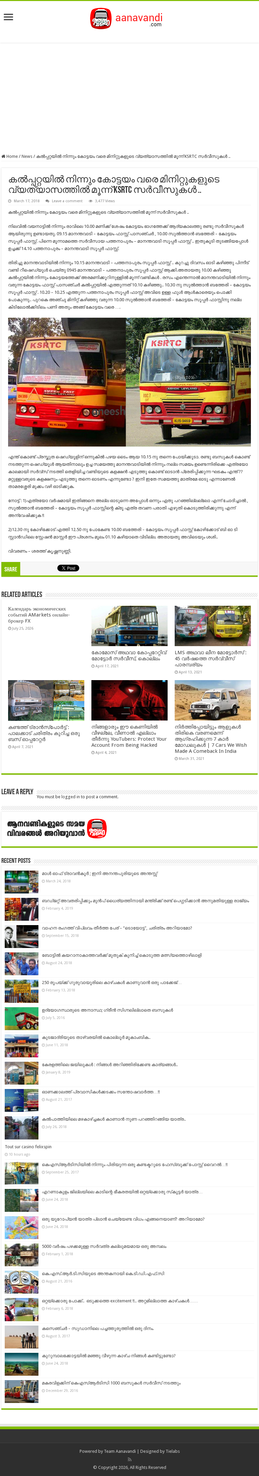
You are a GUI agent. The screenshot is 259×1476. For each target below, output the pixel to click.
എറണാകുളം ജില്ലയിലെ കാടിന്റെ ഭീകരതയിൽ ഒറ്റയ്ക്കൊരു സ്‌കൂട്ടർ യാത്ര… (122, 1191)
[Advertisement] (129, 98)
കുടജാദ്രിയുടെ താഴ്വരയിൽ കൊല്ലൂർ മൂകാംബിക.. (96, 1037)
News (27, 156)
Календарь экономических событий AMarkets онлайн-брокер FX (39, 615)
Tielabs (173, 1451)
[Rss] (129, 1459)
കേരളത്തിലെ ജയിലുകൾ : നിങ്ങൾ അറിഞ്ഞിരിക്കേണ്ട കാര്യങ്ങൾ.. (110, 1064)
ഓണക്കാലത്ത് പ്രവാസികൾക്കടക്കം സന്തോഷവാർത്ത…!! (101, 1091)
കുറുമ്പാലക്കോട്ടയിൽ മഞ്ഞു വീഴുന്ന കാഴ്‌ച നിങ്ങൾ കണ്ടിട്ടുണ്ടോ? (109, 1355)
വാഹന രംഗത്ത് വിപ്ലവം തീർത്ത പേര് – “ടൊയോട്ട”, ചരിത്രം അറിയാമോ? (117, 927)
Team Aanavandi (120, 1451)
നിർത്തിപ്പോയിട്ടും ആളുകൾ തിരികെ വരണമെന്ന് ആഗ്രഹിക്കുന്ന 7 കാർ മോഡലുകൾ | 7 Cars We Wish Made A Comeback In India (211, 739)
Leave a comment (67, 201)
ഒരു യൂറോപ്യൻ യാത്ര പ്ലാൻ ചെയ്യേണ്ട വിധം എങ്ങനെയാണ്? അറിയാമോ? (123, 1219)
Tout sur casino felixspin (28, 1146)
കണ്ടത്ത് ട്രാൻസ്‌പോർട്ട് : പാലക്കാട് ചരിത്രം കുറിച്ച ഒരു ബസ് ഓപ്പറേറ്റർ (44, 733)
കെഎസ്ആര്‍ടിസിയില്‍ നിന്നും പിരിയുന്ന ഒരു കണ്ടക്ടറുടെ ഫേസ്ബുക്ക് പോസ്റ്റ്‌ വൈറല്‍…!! (135, 1164)
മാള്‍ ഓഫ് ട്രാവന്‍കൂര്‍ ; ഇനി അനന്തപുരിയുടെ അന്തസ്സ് (99, 873)
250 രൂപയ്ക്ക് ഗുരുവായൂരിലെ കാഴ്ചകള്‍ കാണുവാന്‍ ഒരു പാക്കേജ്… (112, 982)
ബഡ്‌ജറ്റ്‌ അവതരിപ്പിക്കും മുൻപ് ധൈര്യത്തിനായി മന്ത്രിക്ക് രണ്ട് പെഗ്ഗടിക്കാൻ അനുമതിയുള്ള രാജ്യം (145, 900)
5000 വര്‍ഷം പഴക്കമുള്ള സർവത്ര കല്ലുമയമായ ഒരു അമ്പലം (104, 1246)
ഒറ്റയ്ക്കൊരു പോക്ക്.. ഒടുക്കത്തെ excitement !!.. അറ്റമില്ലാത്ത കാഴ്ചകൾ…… (120, 1300)
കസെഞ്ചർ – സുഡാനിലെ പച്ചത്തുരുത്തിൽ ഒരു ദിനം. (98, 1328)
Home (11, 156)
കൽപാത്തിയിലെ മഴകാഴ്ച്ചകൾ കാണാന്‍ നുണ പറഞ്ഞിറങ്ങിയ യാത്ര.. (114, 1119)
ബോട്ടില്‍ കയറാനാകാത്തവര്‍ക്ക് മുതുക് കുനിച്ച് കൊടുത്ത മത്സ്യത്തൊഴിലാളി (122, 955)
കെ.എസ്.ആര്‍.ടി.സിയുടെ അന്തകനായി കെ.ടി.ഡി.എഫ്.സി (103, 1273)
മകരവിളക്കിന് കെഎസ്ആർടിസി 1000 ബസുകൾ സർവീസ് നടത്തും (111, 1382)
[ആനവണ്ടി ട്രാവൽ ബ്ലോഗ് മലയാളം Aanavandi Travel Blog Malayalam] (129, 17)
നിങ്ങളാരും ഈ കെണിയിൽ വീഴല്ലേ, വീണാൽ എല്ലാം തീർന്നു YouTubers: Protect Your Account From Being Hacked (129, 736)
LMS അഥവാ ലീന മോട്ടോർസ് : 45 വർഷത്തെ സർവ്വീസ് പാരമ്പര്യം (211, 658)
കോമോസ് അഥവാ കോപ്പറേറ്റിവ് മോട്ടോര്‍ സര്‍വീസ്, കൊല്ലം (128, 655)
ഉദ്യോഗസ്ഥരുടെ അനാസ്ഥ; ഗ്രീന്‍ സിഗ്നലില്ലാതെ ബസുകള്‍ (107, 1010)
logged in (70, 796)
